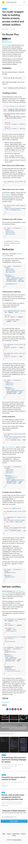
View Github (5, 702)
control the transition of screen (15, 151)
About (3, 833)
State (3, 792)
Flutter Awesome (11, 2)
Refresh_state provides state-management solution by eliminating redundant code (13, 797)
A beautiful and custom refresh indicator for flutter (13, 778)
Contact (9, 833)
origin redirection (10, 447)
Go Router (5, 45)
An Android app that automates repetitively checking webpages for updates (13, 760)
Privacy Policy (16, 833)
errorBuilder (7, 194)
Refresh (4, 8)
